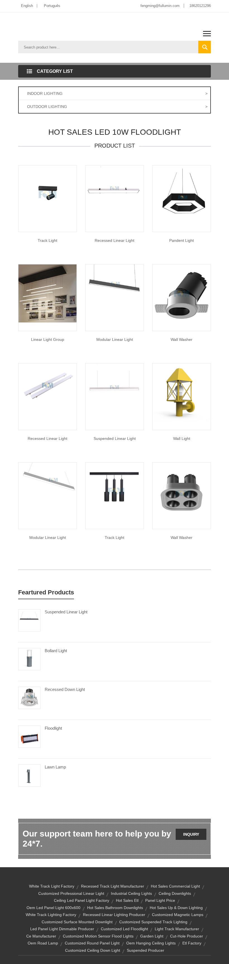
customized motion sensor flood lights (98, 936)
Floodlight (53, 728)
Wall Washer (181, 339)
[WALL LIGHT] (181, 392)
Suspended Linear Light (115, 438)
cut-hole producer (186, 936)
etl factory (191, 943)
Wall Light (181, 438)
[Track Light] (114, 491)
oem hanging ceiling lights (151, 943)
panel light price (160, 900)
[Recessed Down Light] (29, 697)
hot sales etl (127, 900)
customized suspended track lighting (153, 922)
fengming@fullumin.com (160, 6)
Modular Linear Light (114, 339)
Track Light (47, 240)
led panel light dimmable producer (62, 929)
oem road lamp (43, 943)
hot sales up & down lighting (176, 907)
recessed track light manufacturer (112, 886)
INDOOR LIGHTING (117, 93)
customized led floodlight (124, 929)
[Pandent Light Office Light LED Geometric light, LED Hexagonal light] (181, 194)
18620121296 (200, 6)
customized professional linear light (71, 893)
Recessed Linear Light (114, 240)
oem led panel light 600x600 (53, 907)
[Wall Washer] (181, 293)
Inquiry (191, 834)
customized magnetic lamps (177, 914)
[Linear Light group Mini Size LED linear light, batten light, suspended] (47, 293)
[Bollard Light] (29, 659)
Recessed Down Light (65, 689)
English (27, 6)
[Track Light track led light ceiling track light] (47, 194)
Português (52, 6)
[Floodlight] (29, 736)
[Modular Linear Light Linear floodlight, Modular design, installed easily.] (114, 293)
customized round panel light (92, 943)
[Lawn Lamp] (29, 775)
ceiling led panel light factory (81, 900)
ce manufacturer (41, 936)
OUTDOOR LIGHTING (117, 106)
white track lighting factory (51, 914)
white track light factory (51, 886)
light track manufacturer (177, 929)
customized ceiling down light (92, 950)
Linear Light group (47, 339)
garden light (151, 936)
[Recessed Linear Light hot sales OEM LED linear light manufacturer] (47, 385)
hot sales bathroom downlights (115, 907)
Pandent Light (181, 240)
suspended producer (145, 950)
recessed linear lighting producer (114, 914)
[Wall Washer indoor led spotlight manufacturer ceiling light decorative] (181, 491)
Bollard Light (56, 650)
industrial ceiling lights (131, 893)
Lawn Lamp (55, 767)
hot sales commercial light (175, 886)
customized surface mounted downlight (77, 922)
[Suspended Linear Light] (114, 392)
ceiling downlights (175, 893)
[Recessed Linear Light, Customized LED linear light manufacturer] (114, 194)
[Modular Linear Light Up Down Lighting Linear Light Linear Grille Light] (47, 491)
